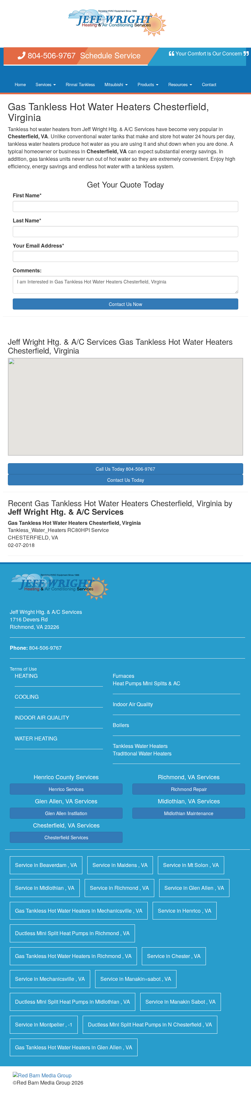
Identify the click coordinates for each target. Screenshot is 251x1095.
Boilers (121, 725)
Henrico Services (66, 789)
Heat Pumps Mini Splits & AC (146, 683)
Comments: (27, 270)
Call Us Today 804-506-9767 (125, 468)
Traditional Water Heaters (142, 753)
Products (146, 84)
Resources (178, 84)
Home (20, 84)
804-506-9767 (45, 647)
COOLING (27, 696)
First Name (27, 195)
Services (44, 84)
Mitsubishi (115, 84)
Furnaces (123, 675)
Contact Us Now (125, 304)
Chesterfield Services (66, 837)
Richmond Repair (189, 789)
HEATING (26, 675)
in (46, 865)
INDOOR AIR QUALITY (42, 717)
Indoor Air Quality (133, 704)
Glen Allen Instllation (66, 813)
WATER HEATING (36, 738)
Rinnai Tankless (80, 84)
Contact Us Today (125, 480)
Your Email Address (38, 245)
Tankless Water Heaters (140, 746)
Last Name (27, 220)
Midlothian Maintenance (188, 813)
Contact (209, 84)
